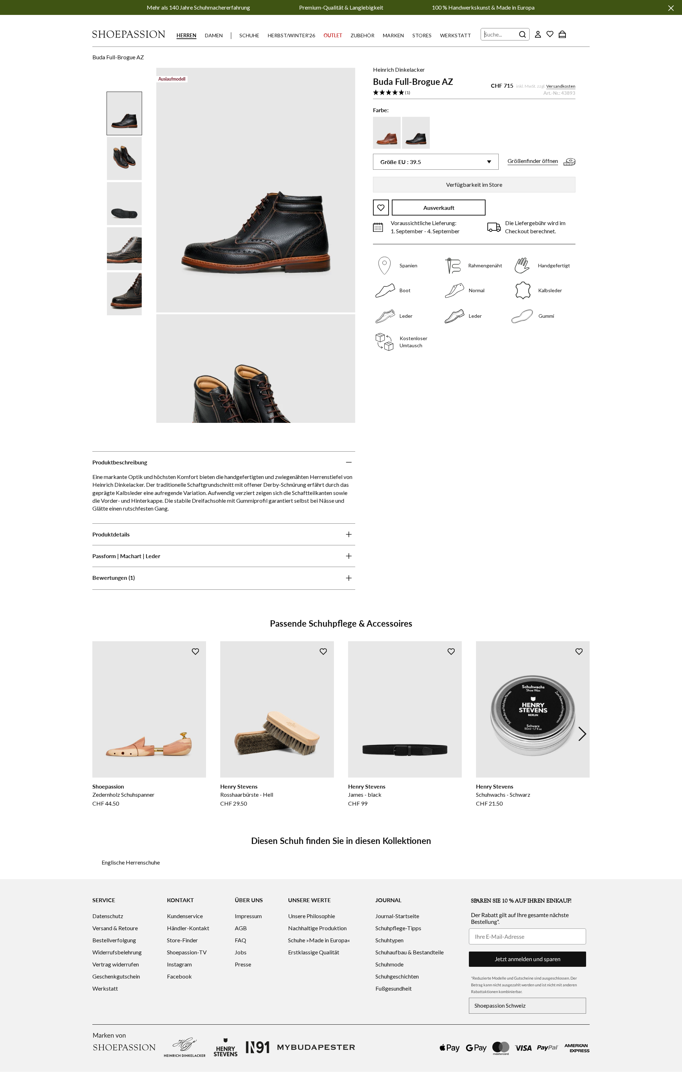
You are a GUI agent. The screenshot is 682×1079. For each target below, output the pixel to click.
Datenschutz (107, 915)
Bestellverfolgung (114, 940)
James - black (364, 794)
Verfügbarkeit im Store (474, 184)
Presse (243, 964)
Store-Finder (182, 940)
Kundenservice (185, 915)
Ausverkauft (438, 208)
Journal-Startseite (397, 915)
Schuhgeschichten (397, 976)
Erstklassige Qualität (313, 952)
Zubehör (362, 35)
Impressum (248, 915)
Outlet (333, 35)
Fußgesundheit (393, 988)
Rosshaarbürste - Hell (246, 794)
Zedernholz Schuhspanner (123, 794)
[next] (582, 734)
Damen (214, 35)
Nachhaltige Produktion (317, 928)
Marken (393, 35)
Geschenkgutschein (116, 976)
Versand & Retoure (115, 928)
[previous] (99, 734)
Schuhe (249, 35)
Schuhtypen (389, 940)
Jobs (241, 952)
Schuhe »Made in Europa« (319, 940)
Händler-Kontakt (188, 928)
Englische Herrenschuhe (131, 862)
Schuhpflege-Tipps (398, 928)
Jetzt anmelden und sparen (528, 958)
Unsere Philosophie (311, 915)
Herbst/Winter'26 (291, 35)
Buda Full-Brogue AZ (118, 57)
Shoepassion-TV (187, 952)
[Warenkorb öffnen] (562, 34)
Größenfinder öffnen (533, 161)
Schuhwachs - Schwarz (503, 794)
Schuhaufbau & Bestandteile (409, 952)
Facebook (179, 976)
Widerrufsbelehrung (117, 952)
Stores (422, 35)
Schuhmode (389, 964)
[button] (474, 92)
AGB (241, 928)
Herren (186, 35)
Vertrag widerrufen (115, 964)
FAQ (240, 940)
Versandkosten (560, 86)
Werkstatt (455, 35)
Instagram (179, 964)
